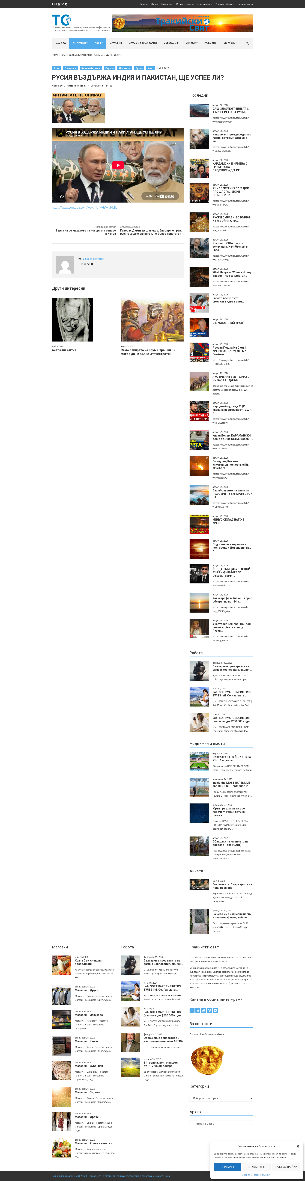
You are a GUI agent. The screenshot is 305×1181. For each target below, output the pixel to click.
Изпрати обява (204, 3)
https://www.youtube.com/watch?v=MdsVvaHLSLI (84, 207)
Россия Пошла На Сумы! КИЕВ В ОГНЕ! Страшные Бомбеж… (229, 351)
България (79, 43)
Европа (109, 68)
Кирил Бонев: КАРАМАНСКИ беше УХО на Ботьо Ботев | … (233, 437)
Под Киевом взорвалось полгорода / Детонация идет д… (233, 548)
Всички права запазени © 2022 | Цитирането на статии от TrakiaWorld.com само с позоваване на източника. (111, 1175)
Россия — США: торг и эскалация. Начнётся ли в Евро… (230, 247)
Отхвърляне (257, 1166)
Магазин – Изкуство (89, 1015)
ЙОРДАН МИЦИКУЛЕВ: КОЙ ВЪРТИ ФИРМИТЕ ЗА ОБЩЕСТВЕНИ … (231, 572)
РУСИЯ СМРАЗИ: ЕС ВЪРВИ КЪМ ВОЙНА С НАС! (231, 219)
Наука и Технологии (143, 43)
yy (61, 85)
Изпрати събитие (225, 3)
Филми (191, 43)
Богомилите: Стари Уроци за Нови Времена (232, 886)
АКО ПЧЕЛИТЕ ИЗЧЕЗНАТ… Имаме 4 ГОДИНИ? (231, 378)
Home (55, 54)
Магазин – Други (86, 990)
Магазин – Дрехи (86, 1117)
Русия (139, 68)
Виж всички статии (93, 258)
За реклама (167, 3)
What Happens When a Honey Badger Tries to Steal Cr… (232, 274)
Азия (56, 68)
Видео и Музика (90, 68)
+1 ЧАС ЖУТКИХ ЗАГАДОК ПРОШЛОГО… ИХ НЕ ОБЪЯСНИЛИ (231, 192)
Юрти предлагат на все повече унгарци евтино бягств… (229, 812)
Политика (124, 68)
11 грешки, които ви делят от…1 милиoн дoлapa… (162, 1064)
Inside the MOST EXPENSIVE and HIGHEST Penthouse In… (231, 784)
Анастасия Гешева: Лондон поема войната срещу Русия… (232, 627)
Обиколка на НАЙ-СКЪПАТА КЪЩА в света (232, 758)
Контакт (144, 3)
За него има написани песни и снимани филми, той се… (232, 915)
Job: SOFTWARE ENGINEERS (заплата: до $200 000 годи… (232, 719)
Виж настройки (286, 1166)
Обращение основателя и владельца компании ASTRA (163, 1039)
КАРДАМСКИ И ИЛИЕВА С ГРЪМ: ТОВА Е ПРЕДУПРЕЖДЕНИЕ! (230, 167)
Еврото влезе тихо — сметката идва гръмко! (229, 299)
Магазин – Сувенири (89, 1066)
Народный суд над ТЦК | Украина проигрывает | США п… (232, 410)
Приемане (228, 1166)
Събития (210, 43)
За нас (154, 3)
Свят (98, 43)
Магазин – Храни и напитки (93, 1143)
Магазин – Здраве (87, 1092)
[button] (298, 1146)
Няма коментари (76, 85)
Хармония (171, 43)
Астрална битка (64, 350)
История (116, 43)
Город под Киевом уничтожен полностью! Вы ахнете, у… (231, 465)
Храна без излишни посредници (88, 962)
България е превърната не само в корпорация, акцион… (232, 668)
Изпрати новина (185, 3)
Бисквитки (246, 1174)
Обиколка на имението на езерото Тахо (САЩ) (230, 843)
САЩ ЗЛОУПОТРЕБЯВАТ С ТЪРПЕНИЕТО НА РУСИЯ (231, 110)
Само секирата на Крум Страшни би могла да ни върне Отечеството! (148, 352)
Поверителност (262, 1174)
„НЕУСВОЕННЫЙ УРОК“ (228, 323)
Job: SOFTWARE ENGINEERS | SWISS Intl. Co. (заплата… (232, 693)
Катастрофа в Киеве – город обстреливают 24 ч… (232, 600)
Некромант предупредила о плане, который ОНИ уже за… (232, 138)
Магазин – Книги (86, 1041)
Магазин (229, 43)
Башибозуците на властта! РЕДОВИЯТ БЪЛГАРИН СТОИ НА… (232, 494)
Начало (60, 43)
